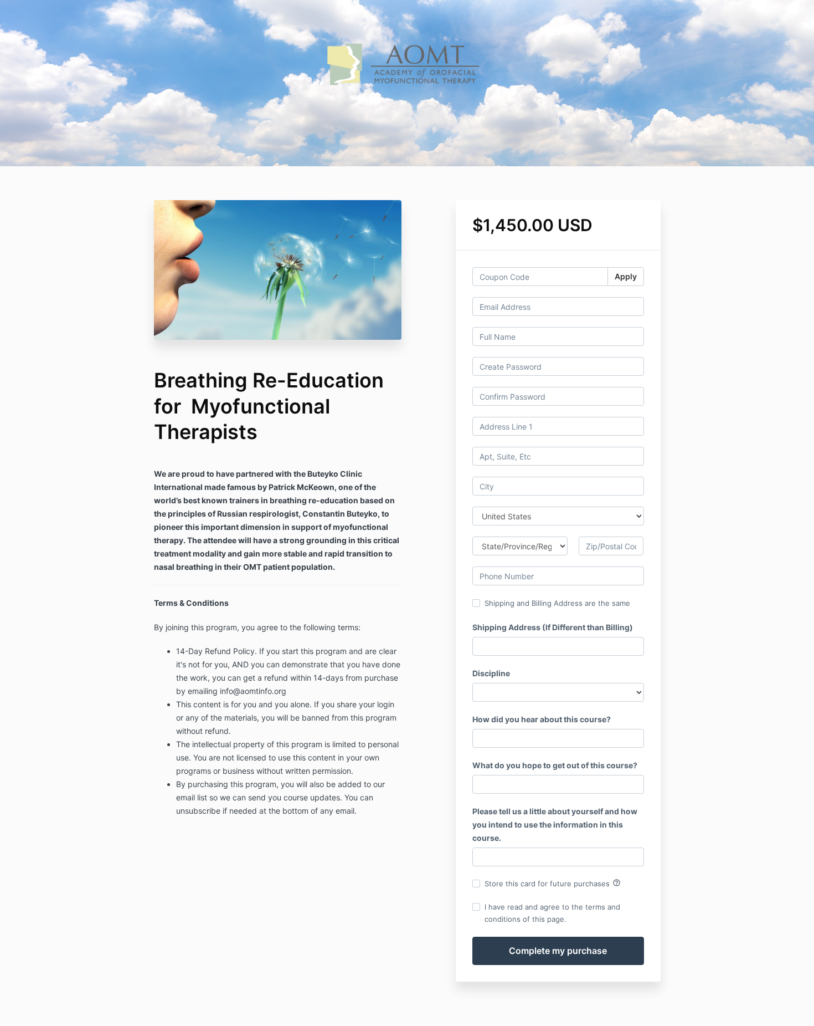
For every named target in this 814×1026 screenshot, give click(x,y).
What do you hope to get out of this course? (554, 765)
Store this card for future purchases (553, 883)
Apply (626, 276)
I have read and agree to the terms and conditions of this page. (552, 912)
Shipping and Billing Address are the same (557, 603)
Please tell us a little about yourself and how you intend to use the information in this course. (554, 824)
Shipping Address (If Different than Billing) (552, 627)
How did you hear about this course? (541, 719)
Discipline (491, 673)
